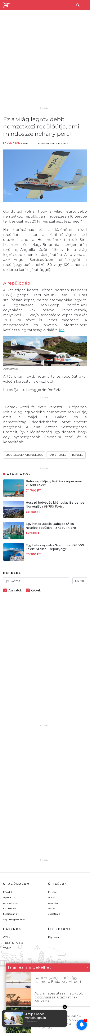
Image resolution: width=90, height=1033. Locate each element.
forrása (13, 368)
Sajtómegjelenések (14, 919)
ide (61, 330)
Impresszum (10, 908)
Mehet (79, 580)
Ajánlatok (9, 897)
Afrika (51, 908)
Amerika (53, 903)
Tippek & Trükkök (13, 942)
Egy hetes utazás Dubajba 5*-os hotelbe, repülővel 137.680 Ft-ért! (51, 525)
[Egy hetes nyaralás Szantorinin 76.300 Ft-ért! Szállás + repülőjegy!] (13, 559)
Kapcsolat (54, 937)
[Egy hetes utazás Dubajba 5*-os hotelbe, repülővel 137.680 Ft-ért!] (13, 538)
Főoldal (7, 892)
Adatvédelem (11, 903)
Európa (52, 892)
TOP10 (7, 948)
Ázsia (51, 897)
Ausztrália (54, 913)
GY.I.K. (7, 937)
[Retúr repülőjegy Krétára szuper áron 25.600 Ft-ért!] (13, 496)
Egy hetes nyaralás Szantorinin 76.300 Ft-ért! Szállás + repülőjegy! (55, 547)
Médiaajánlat (11, 913)
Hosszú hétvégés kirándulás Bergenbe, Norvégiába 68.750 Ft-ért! (55, 504)
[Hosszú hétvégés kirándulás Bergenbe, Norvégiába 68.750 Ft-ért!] (13, 517)
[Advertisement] (45, 61)
